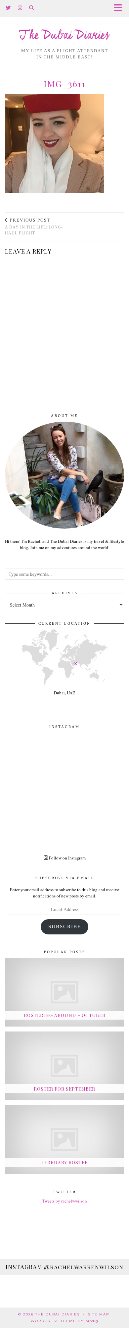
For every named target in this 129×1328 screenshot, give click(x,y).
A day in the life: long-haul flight (34, 227)
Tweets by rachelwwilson (64, 1201)
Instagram (64, 1267)
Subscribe (64, 926)
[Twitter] (8, 8)
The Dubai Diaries (64, 36)
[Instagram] (20, 8)
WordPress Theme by (64, 1321)
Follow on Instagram (67, 858)
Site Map (98, 1314)
